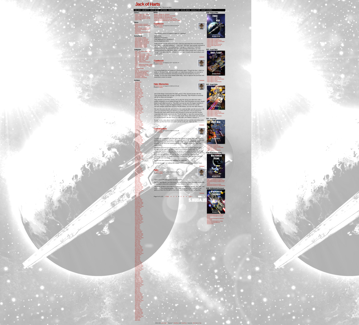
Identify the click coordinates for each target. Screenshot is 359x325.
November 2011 (139, 313)
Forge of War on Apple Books (214, 40)
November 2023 (139, 125)
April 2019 (137, 197)
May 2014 (137, 274)
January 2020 (138, 185)
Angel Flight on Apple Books (214, 77)
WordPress (176, 323)
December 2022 (139, 139)
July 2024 (137, 114)
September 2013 (139, 284)
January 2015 (138, 264)
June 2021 (137, 163)
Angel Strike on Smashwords (214, 116)
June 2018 (137, 210)
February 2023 (138, 137)
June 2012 (137, 304)
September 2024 (139, 112)
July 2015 (137, 256)
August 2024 (138, 113)
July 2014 (137, 271)
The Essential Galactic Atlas (142, 75)
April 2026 (137, 87)
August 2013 (138, 286)
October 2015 (138, 252)
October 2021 (138, 158)
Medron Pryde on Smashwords (143, 28)
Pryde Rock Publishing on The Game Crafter (167, 20)
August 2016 (138, 239)
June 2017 (137, 226)
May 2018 (137, 211)
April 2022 (137, 150)
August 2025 (138, 97)
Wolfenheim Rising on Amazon (215, 179)
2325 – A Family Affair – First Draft (143, 66)
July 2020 (137, 177)
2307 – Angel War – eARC (141, 59)
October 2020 (138, 173)
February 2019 (138, 199)
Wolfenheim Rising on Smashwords (216, 185)
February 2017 (138, 231)
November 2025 (139, 94)
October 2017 (138, 220)
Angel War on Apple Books (213, 146)
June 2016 (137, 241)
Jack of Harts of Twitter (140, 37)
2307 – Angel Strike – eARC (142, 58)
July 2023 (137, 130)
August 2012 (138, 301)
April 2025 (137, 103)
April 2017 (137, 228)
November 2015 (139, 250)
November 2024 (139, 109)
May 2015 (137, 258)
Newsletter (195, 10)
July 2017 (137, 224)
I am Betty (145, 10)
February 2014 (138, 278)
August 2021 (138, 160)
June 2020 (137, 179)
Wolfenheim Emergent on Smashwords (213, 223)
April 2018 (137, 213)
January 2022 (138, 154)
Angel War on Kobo (212, 148)
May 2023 (137, 133)
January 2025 (138, 107)
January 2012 (138, 311)
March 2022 (138, 151)
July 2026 (137, 83)
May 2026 (137, 86)
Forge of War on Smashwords (214, 44)
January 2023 (138, 138)
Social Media (185, 10)
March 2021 (138, 167)
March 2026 (138, 88)
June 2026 (137, 84)
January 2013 (138, 295)
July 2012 (137, 303)
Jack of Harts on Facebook (141, 39)
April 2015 (137, 260)
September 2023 (139, 128)
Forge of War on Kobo (212, 43)
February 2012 (138, 309)
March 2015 (138, 261)
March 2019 (138, 198)
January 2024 (138, 122)
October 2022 (138, 142)
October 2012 (138, 299)
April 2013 (137, 291)
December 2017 (139, 218)
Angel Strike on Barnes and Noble (215, 113)
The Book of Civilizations (141, 73)
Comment (202, 57)
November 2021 (139, 156)
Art (135, 67)
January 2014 (138, 279)
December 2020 (139, 171)
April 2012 (137, 307)
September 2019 (139, 190)
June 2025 (137, 100)
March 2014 (138, 277)
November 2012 (139, 298)
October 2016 (138, 236)
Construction (160, 128)
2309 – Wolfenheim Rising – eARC (144, 64)
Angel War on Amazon (212, 145)
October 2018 (138, 205)
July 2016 (137, 240)
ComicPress (184, 323)
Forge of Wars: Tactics (140, 15)
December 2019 (139, 186)
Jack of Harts (147, 4)
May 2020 (137, 180)
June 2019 (137, 194)
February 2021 (138, 168)
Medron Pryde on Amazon (141, 24)
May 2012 (137, 305)
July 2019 (137, 193)
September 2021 (139, 159)
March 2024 (138, 120)
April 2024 (137, 118)
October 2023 (138, 126)
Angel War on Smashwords (214, 150)
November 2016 (139, 235)
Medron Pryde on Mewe (141, 44)
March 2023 (138, 135)
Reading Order (173, 10)
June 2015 (137, 257)
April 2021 (137, 165)
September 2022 (139, 143)
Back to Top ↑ (199, 323)
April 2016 (137, 244)
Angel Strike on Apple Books (214, 112)
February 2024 (138, 121)
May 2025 (137, 101)
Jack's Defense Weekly (141, 72)
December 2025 (139, 92)
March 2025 (138, 104)
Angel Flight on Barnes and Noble (215, 79)
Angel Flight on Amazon (213, 76)
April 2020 (137, 181)
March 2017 (138, 230)
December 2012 (139, 296)
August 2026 (138, 82)
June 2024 (137, 116)
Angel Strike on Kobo (212, 114)
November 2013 (139, 282)
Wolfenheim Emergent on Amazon (215, 214)
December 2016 (139, 233)
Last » (190, 196)
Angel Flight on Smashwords (214, 81)
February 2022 (138, 152)
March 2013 (138, 292)
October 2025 (138, 95)
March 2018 (138, 214)
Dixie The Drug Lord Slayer (142, 71)
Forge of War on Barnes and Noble (216, 41)
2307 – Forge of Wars (140, 60)
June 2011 (137, 320)
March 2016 (138, 245)
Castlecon (159, 23)
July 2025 (137, 99)
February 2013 (138, 294)
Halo (156, 170)
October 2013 (138, 283)
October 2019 (138, 189)
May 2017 (137, 227)
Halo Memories (161, 84)
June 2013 (137, 288)
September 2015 (139, 253)
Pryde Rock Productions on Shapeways (165, 19)
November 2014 (139, 266)
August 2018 (138, 207)
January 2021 (138, 169)
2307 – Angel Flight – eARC (142, 56)
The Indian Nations (140, 76)
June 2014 (137, 273)
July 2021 (137, 162)
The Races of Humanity (141, 77)
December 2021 (139, 155)
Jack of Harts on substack (141, 40)
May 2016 (137, 243)
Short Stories (206, 10)
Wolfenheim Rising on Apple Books (216, 180)
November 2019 (139, 188)
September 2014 (139, 269)
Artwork (164, 10)
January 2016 (138, 248)
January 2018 (138, 216)
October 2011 (138, 315)
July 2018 (137, 209)
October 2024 (138, 111)
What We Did (154, 10)
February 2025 (138, 105)
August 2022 (138, 145)
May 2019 (137, 196)
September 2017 (139, 222)
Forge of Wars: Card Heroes (142, 14)
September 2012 (139, 300)
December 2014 (139, 265)
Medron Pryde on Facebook (142, 43)
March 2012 (138, 308)
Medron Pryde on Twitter (141, 47)
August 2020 (138, 176)
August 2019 (138, 192)
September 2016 (139, 237)
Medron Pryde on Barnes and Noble (164, 16)
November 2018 (139, 203)
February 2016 (138, 247)
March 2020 (138, 182)
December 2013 (139, 281)
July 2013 (137, 287)
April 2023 (137, 134)
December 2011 (139, 312)
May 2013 (137, 290)
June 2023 (137, 131)
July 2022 (137, 146)
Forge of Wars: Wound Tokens (142, 17)
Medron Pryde (159, 25)
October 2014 (138, 267)
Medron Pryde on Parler (141, 45)
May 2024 (137, 117)
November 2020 (139, 172)
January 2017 (138, 232)
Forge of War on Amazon (213, 39)
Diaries (137, 69)
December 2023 (139, 124)
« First (167, 196)
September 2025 (139, 96)
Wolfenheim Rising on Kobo (214, 184)
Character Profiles (139, 68)
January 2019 (138, 201)
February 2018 (138, 215)
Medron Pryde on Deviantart (142, 41)
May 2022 (137, 148)
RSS (194, 323)
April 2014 (137, 275)
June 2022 (137, 147)
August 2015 (138, 254)
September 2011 (139, 316)
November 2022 (139, 141)
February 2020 (138, 184)
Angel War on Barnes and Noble (215, 147)
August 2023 (138, 129)
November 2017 (139, 219)
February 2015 (138, 262)
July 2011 (137, 318)
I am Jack (137, 10)
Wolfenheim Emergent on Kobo (215, 221)
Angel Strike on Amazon (213, 110)
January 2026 (138, 91)
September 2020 (139, 175)
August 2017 (138, 223)
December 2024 (139, 108)
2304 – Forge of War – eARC (142, 54)
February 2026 (138, 90)
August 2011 (138, 317)
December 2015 (139, 249)
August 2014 (138, 270)
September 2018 (139, 206)
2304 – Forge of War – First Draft (143, 55)
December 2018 (139, 202)
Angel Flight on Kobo (212, 80)
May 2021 (137, 164)
